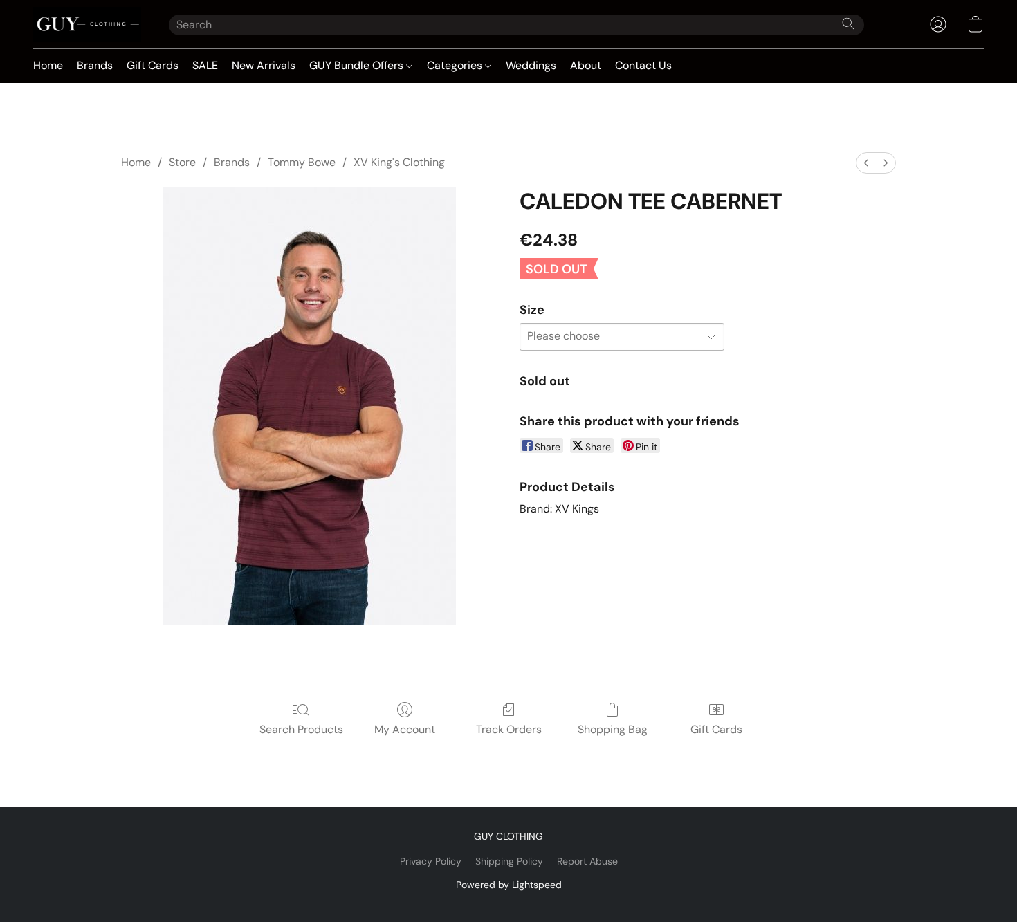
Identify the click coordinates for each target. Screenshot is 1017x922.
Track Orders (509, 729)
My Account (404, 729)
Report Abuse (587, 861)
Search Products (301, 729)
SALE (205, 65)
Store (182, 162)
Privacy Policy (430, 861)
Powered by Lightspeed (509, 884)
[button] (87, 24)
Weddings (531, 65)
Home (48, 65)
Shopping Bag (613, 729)
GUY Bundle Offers (357, 65)
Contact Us (643, 65)
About (585, 65)
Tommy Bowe (302, 162)
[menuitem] (866, 163)
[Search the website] (848, 23)
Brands (95, 65)
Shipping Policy (509, 861)
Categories (456, 65)
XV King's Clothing (399, 162)
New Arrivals (263, 65)
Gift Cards (152, 65)
